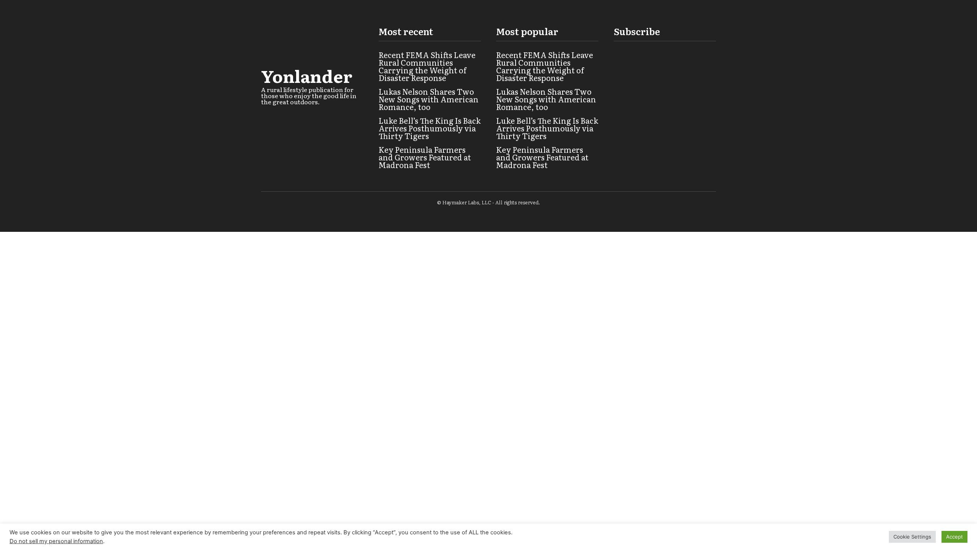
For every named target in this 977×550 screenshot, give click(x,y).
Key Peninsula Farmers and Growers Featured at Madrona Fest (425, 157)
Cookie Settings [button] (912, 537)
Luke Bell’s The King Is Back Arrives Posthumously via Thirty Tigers (429, 128)
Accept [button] (954, 537)
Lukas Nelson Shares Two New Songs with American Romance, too (429, 99)
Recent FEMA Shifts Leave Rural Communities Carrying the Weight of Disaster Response (427, 66)
